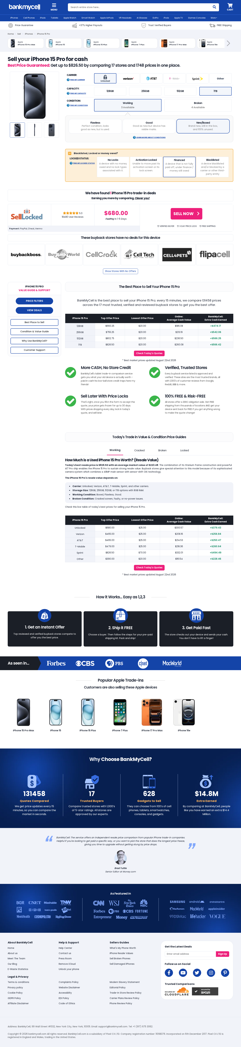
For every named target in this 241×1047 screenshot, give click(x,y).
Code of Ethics (67, 1003)
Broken (162, 450)
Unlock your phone (69, 969)
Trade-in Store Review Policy (125, 992)
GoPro (155, 17)
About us (13, 953)
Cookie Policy (15, 992)
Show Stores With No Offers (120, 271)
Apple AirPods (107, 17)
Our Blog (12, 964)
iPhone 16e (184, 730)
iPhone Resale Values (121, 953)
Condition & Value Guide (34, 331)
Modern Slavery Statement (125, 982)
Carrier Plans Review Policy (124, 998)
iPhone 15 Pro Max (23, 730)
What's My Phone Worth (123, 948)
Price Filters (34, 301)
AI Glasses (142, 17)
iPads (43, 17)
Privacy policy (15, 987)
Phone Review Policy (121, 1003)
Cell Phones (29, 17)
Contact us (65, 953)
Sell (19, 33)
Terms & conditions (18, 982)
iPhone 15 (55, 730)
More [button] (213, 17)
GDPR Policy (14, 998)
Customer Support (34, 350)
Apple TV (178, 17)
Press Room (65, 958)
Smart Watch (88, 17)
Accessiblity (65, 992)
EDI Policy (64, 998)
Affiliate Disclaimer (18, 1003)
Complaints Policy (69, 982)
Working (115, 450)
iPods (166, 17)
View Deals (34, 310)
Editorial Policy (118, 987)
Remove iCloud (67, 964)
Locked (184, 450)
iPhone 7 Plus (120, 730)
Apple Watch (69, 17)
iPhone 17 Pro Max (152, 730)
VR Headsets (125, 17)
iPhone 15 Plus (88, 730)
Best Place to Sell (34, 322)
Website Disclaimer (69, 987)
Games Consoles (197, 17)
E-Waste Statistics (18, 969)
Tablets (54, 17)
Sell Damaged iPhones (122, 964)
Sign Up (222, 954)
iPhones (14, 17)
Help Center (65, 948)
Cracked (139, 450)
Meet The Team (16, 958)
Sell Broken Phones (120, 958)
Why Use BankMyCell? (34, 340)
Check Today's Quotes (149, 353)
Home (11, 33)
